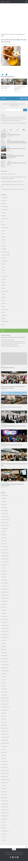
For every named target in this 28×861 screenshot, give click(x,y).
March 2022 (4, 652)
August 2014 (4, 834)
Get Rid (3, 242)
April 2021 (4, 685)
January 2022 (4, 658)
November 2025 (5, 519)
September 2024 (5, 561)
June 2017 (4, 825)
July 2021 (4, 676)
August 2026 (4, 495)
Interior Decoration (6, 255)
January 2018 (4, 803)
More (18, 346)
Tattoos (3, 306)
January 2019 (4, 767)
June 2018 (4, 788)
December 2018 (5, 770)
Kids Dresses (4, 261)
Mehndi (3, 285)
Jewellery (4, 258)
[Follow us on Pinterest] (26, 98)
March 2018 (4, 797)
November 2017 (5, 809)
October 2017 (5, 812)
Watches (4, 318)
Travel (8, 147)
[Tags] (24, 129)
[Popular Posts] (10, 129)
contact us (24, 123)
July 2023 (4, 604)
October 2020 (5, 704)
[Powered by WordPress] (9, 854)
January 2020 (4, 731)
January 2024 (4, 586)
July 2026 (4, 498)
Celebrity (9, 161)
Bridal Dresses (5, 206)
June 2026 (4, 501)
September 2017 (5, 815)
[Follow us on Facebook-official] (20, 98)
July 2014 (4, 837)
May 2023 (4, 610)
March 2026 (4, 507)
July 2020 (4, 713)
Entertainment (5, 227)
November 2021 (5, 664)
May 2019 (4, 755)
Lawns (3, 267)
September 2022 (5, 634)
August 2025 (4, 528)
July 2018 (4, 785)
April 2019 (4, 758)
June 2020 (4, 716)
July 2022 (4, 640)
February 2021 (5, 692)
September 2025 (5, 525)
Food (3, 233)
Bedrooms (4, 203)
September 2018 (5, 779)
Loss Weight (4, 276)
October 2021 (5, 667)
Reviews (4, 297)
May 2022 (4, 646)
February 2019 (5, 764)
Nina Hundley (5, 44)
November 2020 (5, 701)
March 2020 (4, 725)
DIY (3, 221)
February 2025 (5, 546)
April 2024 (4, 577)
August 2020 (4, 710)
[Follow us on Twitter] (22, 98)
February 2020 (5, 728)
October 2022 (5, 631)
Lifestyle (4, 270)
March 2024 (4, 580)
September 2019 (5, 743)
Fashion (8, 139)
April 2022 (4, 649)
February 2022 (5, 655)
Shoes (3, 300)
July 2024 (4, 568)
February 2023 (5, 619)
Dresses (4, 224)
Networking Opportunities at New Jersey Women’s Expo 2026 (13, 426)
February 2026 (5, 510)
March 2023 (4, 616)
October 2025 (5, 522)
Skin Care (4, 303)
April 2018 (4, 794)
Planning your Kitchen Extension (13, 134)
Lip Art (3, 273)
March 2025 (4, 543)
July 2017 (4, 822)
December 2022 (5, 625)
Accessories (4, 197)
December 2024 (5, 552)
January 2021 (4, 695)
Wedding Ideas (5, 321)
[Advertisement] (14, 18)
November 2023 (5, 592)
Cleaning (4, 215)
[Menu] (26, 1)
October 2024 (5, 558)
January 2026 (4, 513)
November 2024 (5, 555)
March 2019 (4, 761)
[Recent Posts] (4, 129)
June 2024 (4, 571)
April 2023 (4, 613)
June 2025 (4, 534)
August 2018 (4, 782)
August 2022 (4, 637)
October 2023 (5, 595)
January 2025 (4, 549)
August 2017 (4, 819)
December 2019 (5, 734)
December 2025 (5, 516)
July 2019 (4, 749)
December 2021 (5, 661)
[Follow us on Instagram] (24, 98)
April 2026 (4, 504)
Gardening (4, 239)
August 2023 (4, 601)
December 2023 (5, 589)
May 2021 (4, 682)
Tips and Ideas (10, 154)
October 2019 (5, 740)
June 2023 (4, 607)
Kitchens (9, 133)
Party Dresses (5, 291)
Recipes (3, 294)
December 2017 (5, 806)
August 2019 (4, 746)
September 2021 (5, 670)
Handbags (4, 248)
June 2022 (4, 643)
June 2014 (4, 840)
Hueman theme (20, 854)
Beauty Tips (4, 200)
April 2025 (4, 540)
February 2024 (5, 583)
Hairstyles (4, 245)
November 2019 (5, 737)
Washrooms (4, 315)
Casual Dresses (5, 209)
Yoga (3, 324)
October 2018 (5, 776)
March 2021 (4, 688)
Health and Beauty (6, 252)
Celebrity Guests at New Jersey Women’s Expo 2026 (12, 189)
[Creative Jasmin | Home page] (7, 2)
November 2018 (5, 773)
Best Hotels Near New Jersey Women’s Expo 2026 (12, 181)
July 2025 (4, 531)
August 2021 (4, 673)
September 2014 (5, 831)
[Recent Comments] (17, 129)
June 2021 (4, 679)
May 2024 (4, 574)
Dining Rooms (5, 218)
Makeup (3, 282)
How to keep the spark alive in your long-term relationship (19, 88)
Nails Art (4, 288)
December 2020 (5, 698)
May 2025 (4, 537)
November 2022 (5, 628)
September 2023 (5, 598)
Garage (3, 236)
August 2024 (4, 564)
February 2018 (5, 800)
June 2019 (4, 752)
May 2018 (4, 791)
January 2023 (4, 622)
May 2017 (4, 828)
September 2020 (5, 707)
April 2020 (4, 722)
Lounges (4, 279)
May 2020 (4, 719)
